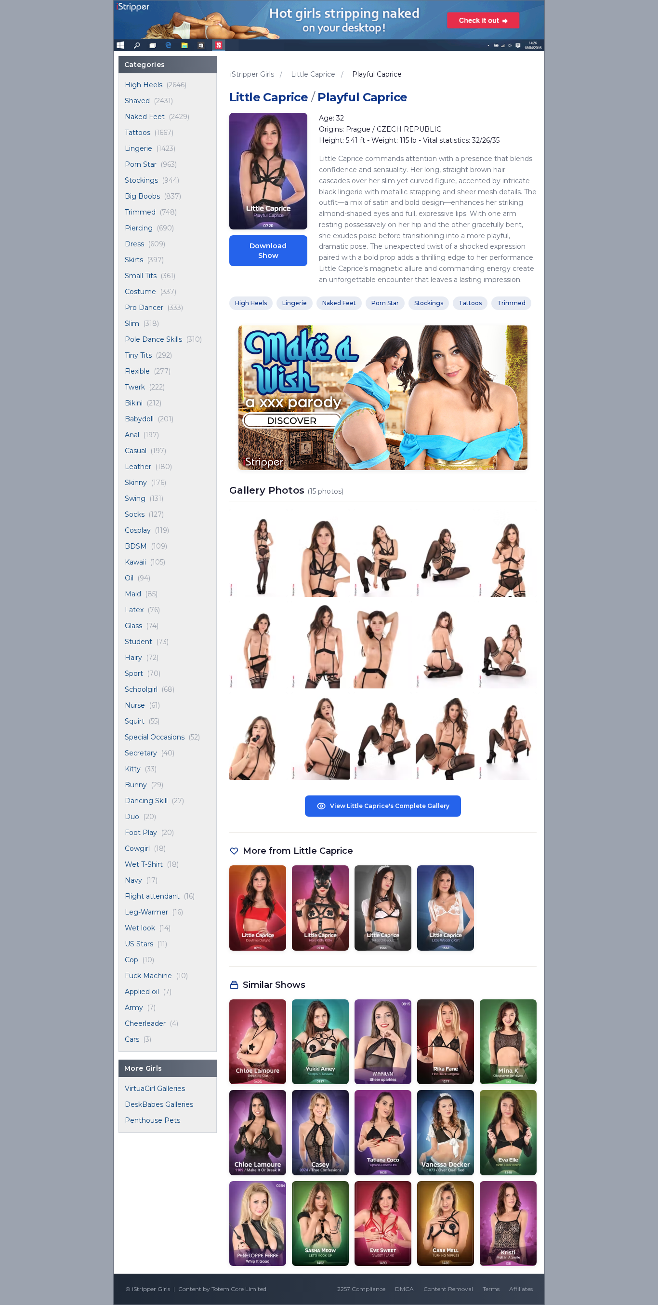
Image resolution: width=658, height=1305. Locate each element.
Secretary (141, 753)
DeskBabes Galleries (159, 1104)
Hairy (133, 657)
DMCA (404, 1288)
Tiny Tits (138, 355)
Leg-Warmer (146, 912)
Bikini (134, 403)
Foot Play (141, 832)
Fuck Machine (148, 975)
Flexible (137, 371)
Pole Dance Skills (153, 339)
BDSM (136, 546)
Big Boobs (142, 196)
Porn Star (141, 164)
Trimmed (140, 212)
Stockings (141, 180)
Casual (135, 450)
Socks (135, 514)
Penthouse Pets (152, 1120)
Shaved (137, 100)
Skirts (134, 260)
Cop (131, 959)
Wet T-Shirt (144, 864)
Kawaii (135, 562)
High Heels (143, 85)
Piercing (139, 228)
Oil (129, 578)
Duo (132, 816)
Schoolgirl (141, 689)
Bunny (136, 784)
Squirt (135, 721)
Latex (134, 609)
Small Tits (141, 275)
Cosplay (138, 530)
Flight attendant (152, 896)
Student (138, 641)
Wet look (140, 928)
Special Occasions (154, 737)
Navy (133, 880)
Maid (133, 594)
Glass (133, 625)
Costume (140, 291)
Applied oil (142, 991)
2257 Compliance (361, 1288)
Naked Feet (145, 116)
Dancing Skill (146, 800)
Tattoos (137, 132)
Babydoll (139, 419)
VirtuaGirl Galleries (155, 1088)
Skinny (136, 482)
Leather (138, 466)
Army (134, 1007)
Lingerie (138, 148)
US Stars (139, 944)
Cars (132, 1039)
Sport (134, 673)
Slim (132, 323)
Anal (132, 435)
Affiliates (521, 1288)
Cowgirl (137, 848)
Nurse (135, 705)
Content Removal (448, 1288)
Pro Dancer (144, 307)
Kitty (133, 769)
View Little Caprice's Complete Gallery (389, 805)
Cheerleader (145, 1023)
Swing (135, 498)
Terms (491, 1288)
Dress (134, 244)
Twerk (135, 387)
